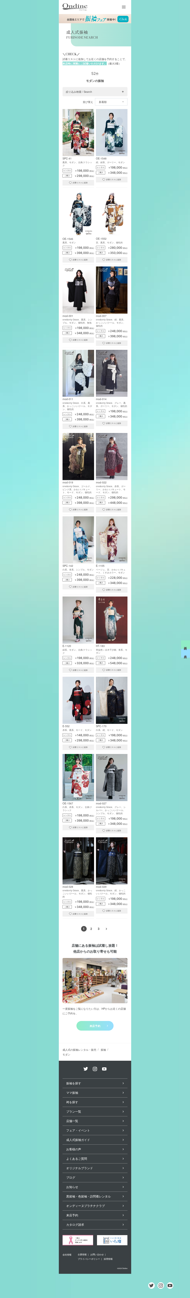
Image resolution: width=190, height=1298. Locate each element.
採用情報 (108, 1258)
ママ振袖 (72, 1092)
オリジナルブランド (79, 1168)
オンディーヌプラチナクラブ (85, 1206)
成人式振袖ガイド (78, 1140)
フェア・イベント (78, 1130)
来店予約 (95, 1026)
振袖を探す (73, 1083)
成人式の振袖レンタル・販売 (79, 1049)
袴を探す (72, 1102)
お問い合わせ (97, 1254)
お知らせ (72, 1187)
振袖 (103, 1049)
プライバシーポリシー (89, 1258)
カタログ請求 (75, 1224)
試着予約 (186, 644)
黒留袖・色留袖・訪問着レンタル (88, 1196)
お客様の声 (73, 1149)
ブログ (70, 1177)
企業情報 (82, 1254)
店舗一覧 (72, 1121)
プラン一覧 (73, 1111)
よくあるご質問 (76, 1158)
